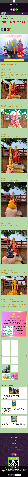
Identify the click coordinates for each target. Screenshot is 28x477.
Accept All (18, 474)
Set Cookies (10, 474)
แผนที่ (14, 440)
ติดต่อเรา (14, 443)
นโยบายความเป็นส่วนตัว (16, 470)
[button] (19, 13)
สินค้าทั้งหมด (14, 437)
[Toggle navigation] (26, 13)
